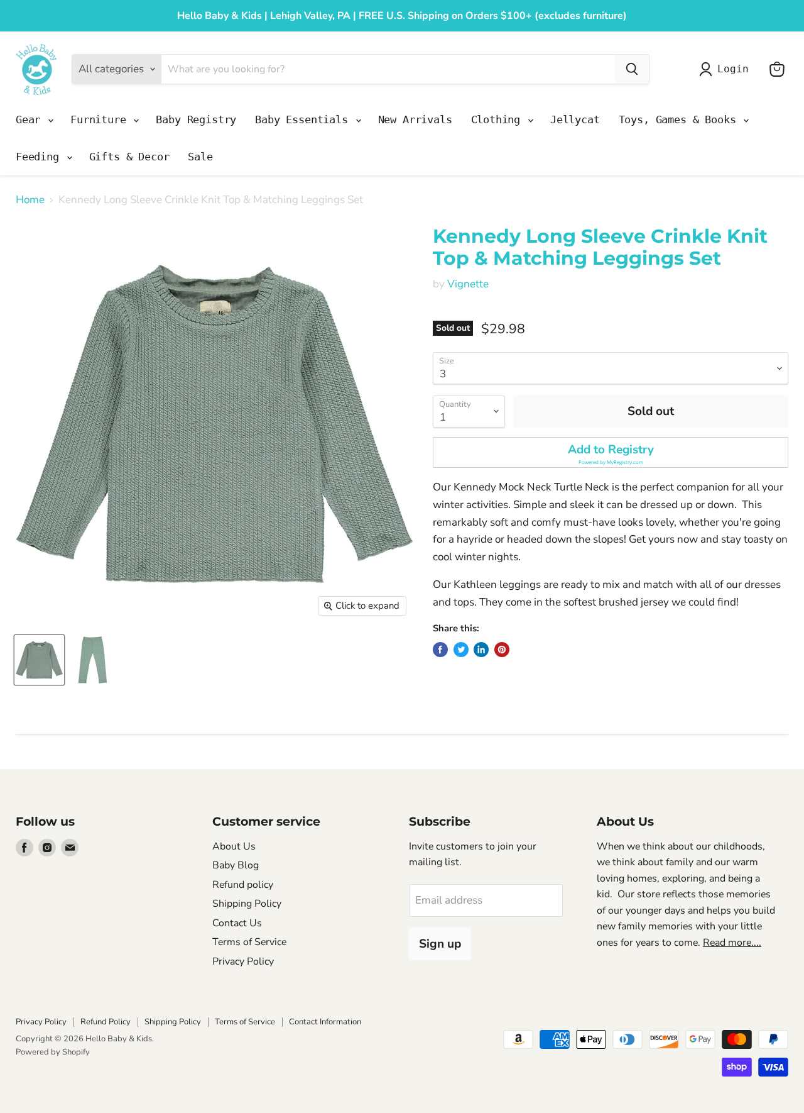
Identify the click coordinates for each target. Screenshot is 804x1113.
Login (732, 69)
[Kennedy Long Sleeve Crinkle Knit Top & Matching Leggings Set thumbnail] (39, 660)
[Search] (632, 69)
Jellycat (575, 119)
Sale (200, 156)
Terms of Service (249, 942)
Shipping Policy (246, 904)
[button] (610, 452)
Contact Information (325, 1021)
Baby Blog (235, 865)
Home (30, 200)
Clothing (498, 119)
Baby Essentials (304, 119)
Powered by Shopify (53, 1052)
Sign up (440, 944)
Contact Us (237, 923)
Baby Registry (196, 119)
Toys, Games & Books (680, 119)
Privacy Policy (243, 961)
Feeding (40, 156)
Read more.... (732, 943)
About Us (234, 846)
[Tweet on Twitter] (461, 649)
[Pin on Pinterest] (501, 649)
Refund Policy (105, 1021)
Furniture (101, 119)
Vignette (468, 284)
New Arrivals (415, 119)
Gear (31, 119)
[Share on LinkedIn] (481, 649)
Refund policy (242, 885)
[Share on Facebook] (440, 649)
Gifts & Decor (129, 156)
